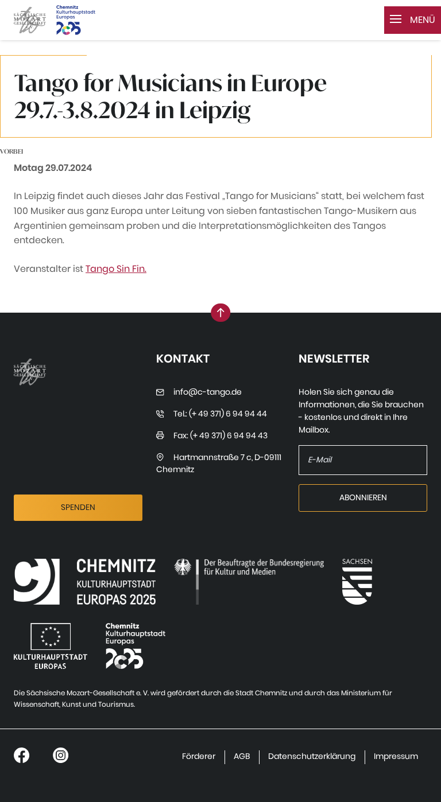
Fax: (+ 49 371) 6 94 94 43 (220, 435)
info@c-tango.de (207, 392)
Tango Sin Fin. (116, 268)
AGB (242, 756)
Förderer (198, 756)
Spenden (78, 507)
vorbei (11, 151)
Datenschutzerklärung (311, 756)
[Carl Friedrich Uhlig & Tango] (85, 582)
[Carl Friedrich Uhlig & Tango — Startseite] (30, 20)
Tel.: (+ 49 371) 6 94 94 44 (220, 413)
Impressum (396, 756)
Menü (421, 19)
